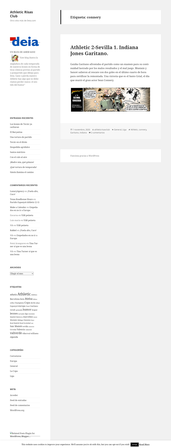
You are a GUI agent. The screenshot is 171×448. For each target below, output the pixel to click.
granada (19, 310)
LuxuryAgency (17, 191)
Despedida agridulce (20, 147)
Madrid (13, 317)
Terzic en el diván (18, 142)
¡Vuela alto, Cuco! (28, 230)
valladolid (28, 330)
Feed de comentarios (20, 405)
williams (34, 333)
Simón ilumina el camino (22, 172)
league (34, 310)
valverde (16, 333)
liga (26, 314)
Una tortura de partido (21, 137)
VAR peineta (27, 215)
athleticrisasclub (102, 129)
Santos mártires (17, 152)
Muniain (13, 320)
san (32, 323)
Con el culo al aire (18, 157)
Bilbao (35, 299)
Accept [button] (134, 444)
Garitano (34, 306)
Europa (13, 361)
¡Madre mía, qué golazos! (22, 162)
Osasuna (27, 320)
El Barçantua (16, 132)
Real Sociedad (25, 323)
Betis (22, 299)
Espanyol (14, 306)
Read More (144, 444)
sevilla (25, 326)
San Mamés (16, 326)
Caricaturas (15, 356)
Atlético (34, 295)
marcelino (28, 316)
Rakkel (13, 230)
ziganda (14, 336)
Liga (12, 376)
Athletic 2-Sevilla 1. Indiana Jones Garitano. (104, 50)
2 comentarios (98, 132)
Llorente (32, 314)
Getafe (13, 310)
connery (142, 129)
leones (14, 313)
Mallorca (19, 317)
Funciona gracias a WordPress (84, 155)
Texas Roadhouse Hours (21, 199)
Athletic (24, 293)
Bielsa (29, 299)
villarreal (26, 333)
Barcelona (15, 299)
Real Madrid (14, 323)
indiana (83, 132)
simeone (31, 326)
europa (21, 306)
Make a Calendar (18, 207)
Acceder (14, 395)
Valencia (21, 329)
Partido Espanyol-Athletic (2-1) (24, 202)
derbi (33, 303)
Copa (27, 302)
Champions (19, 303)
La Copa (14, 371)
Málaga (20, 320)
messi (35, 317)
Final (28, 306)
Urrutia (13, 329)
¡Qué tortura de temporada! (23, 167)
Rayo (32, 320)
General (14, 366)
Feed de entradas (18, 400)
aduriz (13, 294)
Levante (21, 314)
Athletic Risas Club (21, 14)
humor (27, 309)
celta (12, 303)
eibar (38, 303)
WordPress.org (17, 410)
